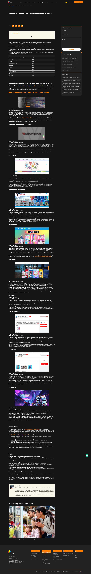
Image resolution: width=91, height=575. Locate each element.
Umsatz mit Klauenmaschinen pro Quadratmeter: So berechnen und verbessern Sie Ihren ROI (71, 67)
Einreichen (71, 49)
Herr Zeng (18, 486)
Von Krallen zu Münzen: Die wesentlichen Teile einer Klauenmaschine (71, 81)
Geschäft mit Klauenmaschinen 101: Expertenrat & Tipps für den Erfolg (70, 87)
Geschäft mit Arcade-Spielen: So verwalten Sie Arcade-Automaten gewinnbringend (70, 61)
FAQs (57, 2)
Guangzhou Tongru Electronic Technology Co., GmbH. (29, 92)
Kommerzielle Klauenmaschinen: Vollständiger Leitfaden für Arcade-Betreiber (70, 64)
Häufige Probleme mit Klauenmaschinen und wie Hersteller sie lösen (70, 70)
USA (42, 85)
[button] (13, 26)
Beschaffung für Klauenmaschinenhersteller (20, 434)
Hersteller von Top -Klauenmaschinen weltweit (27, 85)
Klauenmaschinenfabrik (27, 117)
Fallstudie (46, 2)
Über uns (52, 2)
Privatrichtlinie (80, 571)
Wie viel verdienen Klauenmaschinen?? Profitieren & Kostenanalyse (71, 78)
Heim (21, 2)
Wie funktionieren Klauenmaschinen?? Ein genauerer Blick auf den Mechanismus (71, 84)
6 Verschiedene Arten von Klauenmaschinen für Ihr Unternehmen (70, 90)
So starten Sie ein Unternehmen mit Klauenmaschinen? (68, 93)
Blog (13, 6)
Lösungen (34, 2)
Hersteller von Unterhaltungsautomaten (43, 256)
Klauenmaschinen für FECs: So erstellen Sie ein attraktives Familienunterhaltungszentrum (32, 539)
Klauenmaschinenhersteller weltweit (32, 429)
